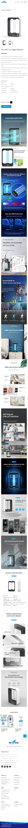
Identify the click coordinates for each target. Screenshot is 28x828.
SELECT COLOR (5, 102)
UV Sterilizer (16, 781)
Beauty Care (16, 779)
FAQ (15, 790)
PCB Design (3, 795)
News (2, 802)
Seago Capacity (4, 781)
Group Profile (4, 777)
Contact (16, 802)
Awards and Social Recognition (5, 783)
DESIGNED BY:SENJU (6, 826)
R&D (2, 788)
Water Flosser (17, 782)
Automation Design (5, 798)
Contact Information (18, 804)
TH (25, 2)
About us (3, 775)
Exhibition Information (5, 806)
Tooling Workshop (5, 796)
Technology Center (5, 790)
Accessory (16, 784)
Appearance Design (5, 791)
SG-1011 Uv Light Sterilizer (6, 10)
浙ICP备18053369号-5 (7, 825)
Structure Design (4, 793)
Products (2, 9)
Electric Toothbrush (18, 777)
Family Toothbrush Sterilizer (11, 9)
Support (16, 788)
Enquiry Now (6, 106)
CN (22, 2)
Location (16, 806)
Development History (5, 779)
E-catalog (3, 807)
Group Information (5, 804)
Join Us (2, 809)
